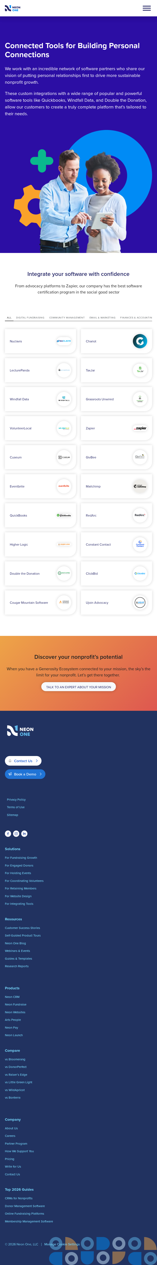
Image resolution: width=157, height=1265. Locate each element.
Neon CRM (12, 997)
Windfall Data (19, 399)
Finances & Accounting (137, 317)
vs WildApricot (15, 1090)
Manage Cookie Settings (62, 1244)
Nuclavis (16, 341)
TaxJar (90, 370)
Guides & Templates (18, 958)
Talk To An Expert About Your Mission (78, 687)
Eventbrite (17, 486)
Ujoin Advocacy (97, 602)
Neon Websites (15, 1012)
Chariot (91, 341)
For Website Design (18, 896)
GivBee (91, 457)
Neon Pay (11, 1027)
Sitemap (12, 815)
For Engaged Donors (19, 865)
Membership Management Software (29, 1221)
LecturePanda (19, 370)
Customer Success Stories (22, 928)
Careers (10, 1136)
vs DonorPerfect (16, 1067)
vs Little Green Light (18, 1082)
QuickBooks (18, 515)
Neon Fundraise (15, 1004)
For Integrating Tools (19, 904)
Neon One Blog (15, 943)
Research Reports (17, 966)
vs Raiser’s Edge (16, 1074)
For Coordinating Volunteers (24, 881)
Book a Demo (25, 774)
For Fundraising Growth (21, 857)
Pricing (9, 1159)
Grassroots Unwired (100, 399)
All (9, 317)
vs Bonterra (12, 1097)
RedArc (91, 515)
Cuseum (16, 457)
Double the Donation (25, 573)
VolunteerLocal (20, 428)
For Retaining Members (20, 888)
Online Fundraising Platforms (24, 1213)
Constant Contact (98, 544)
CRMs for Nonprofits (19, 1198)
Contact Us (23, 760)
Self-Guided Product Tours (23, 935)
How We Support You (19, 1151)
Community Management (67, 317)
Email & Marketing (103, 317)
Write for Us (13, 1166)
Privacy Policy (16, 799)
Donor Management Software (25, 1206)
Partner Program (16, 1143)
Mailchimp (93, 486)
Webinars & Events (17, 951)
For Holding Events (18, 873)
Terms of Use (16, 807)
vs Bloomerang (15, 1059)
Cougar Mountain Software (29, 602)
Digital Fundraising (30, 317)
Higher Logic (19, 544)
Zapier (90, 428)
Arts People (13, 1020)
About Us (11, 1128)
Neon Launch (14, 1035)
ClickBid (92, 573)
